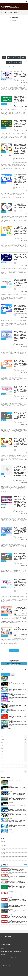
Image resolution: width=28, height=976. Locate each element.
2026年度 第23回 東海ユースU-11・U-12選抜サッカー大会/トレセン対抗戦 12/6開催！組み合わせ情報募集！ (20, 556)
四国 (2, 754)
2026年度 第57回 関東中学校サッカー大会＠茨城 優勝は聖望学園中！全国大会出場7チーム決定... (17, 788)
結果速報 (3, 760)
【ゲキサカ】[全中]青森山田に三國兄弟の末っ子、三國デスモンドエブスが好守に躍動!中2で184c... (17, 870)
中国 (2, 751)
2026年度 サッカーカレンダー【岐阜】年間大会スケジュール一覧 (20, 629)
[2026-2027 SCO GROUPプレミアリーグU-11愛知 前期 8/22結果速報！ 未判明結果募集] (6, 75)
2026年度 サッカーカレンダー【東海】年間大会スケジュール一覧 (20, 608)
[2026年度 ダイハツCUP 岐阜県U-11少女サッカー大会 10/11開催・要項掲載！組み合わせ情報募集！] (6, 389)
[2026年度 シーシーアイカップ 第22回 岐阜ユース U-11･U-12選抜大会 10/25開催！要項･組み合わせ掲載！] (6, 415)
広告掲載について (4, 954)
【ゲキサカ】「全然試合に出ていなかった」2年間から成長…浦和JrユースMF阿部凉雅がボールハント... (17, 894)
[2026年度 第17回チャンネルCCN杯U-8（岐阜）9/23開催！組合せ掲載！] (6, 207)
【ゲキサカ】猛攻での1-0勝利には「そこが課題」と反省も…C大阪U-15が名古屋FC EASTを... (17, 922)
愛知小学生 (4, 128)
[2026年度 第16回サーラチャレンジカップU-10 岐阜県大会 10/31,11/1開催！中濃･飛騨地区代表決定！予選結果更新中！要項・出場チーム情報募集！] (6, 334)
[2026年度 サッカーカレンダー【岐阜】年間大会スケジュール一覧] (6, 631)
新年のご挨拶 (3, 855)
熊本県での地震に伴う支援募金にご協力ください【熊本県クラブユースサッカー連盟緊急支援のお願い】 (20, 99)
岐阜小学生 (4, 79)
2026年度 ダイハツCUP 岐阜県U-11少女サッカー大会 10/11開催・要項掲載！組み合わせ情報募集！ (20, 389)
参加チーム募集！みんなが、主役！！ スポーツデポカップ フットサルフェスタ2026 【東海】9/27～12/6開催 (20, 123)
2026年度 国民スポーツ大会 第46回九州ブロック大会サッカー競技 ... (17, 695)
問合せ (2, 771)
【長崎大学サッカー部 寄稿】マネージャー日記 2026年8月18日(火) (16, 911)
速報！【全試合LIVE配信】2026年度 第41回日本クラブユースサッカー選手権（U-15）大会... (17, 821)
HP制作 (2, 768)
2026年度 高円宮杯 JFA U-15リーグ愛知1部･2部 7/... (16, 711)
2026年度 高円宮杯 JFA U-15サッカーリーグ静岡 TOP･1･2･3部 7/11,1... (17, 832)
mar (17, 106)
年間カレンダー (4, 614)
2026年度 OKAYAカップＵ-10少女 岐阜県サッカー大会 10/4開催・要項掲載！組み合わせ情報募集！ (20, 363)
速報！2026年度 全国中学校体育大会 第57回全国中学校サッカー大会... (17, 684)
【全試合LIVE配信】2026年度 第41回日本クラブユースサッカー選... (17, 690)
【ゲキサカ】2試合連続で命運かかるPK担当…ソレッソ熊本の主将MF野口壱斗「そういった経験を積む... (17, 900)
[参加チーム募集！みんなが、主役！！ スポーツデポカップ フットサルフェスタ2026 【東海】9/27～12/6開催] (6, 123)
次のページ (14, 650)
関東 (2, 742)
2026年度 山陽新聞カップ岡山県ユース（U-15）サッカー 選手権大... (17, 722)
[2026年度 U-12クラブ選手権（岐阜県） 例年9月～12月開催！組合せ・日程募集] (6, 257)
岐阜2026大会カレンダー (14, 66)
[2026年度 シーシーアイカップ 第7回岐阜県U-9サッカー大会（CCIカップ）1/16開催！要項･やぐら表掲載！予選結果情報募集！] (6, 441)
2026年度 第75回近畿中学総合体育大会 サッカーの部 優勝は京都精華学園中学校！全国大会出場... (17, 805)
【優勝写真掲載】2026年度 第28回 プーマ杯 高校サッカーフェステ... (17, 717)
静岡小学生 (4, 504)
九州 (2, 757)
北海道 (2, 733)
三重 (2, 473)
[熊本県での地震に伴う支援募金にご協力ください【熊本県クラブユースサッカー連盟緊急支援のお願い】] (6, 99)
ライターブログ (3, 962)
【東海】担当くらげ (20, 80)
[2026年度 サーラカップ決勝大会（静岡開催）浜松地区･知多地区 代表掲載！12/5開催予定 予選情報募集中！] (6, 530)
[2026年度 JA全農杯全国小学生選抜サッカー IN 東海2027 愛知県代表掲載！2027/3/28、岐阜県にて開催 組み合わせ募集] (6, 582)
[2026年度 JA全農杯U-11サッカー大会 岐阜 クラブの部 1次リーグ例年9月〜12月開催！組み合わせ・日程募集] (6, 282)
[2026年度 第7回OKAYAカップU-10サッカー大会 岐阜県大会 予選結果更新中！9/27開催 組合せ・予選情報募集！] (6, 308)
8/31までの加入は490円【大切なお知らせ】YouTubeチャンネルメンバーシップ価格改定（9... (17, 882)
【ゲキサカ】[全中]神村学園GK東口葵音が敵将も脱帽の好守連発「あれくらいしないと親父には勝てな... (17, 876)
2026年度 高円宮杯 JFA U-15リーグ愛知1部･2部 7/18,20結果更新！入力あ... (16, 826)
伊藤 (17, 130)
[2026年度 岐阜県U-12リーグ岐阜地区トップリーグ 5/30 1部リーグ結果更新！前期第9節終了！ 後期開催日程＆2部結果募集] (6, 230)
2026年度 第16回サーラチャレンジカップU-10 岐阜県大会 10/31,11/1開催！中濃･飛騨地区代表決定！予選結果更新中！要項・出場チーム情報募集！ (20, 336)
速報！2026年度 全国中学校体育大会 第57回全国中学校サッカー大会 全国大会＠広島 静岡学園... (17, 794)
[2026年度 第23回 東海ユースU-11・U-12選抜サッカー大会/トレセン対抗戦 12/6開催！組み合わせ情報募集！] (6, 556)
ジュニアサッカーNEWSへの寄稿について (8, 957)
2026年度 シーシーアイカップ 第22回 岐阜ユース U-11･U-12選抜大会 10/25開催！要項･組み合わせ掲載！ (20, 415)
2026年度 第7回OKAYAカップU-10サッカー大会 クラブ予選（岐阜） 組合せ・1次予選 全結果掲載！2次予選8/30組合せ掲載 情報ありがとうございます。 (20, 179)
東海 (2, 745)
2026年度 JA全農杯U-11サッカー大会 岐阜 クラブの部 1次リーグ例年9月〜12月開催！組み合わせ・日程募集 (20, 282)
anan (17, 613)
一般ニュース (4, 104)
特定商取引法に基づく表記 (5, 965)
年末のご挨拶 (3, 859)
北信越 (2, 739)
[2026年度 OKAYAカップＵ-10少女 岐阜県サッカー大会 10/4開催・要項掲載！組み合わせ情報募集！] (6, 363)
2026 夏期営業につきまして (6, 842)
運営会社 (2, 948)
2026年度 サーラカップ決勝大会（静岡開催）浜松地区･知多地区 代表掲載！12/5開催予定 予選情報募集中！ (20, 530)
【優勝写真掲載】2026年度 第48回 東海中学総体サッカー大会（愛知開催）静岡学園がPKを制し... (17, 799)
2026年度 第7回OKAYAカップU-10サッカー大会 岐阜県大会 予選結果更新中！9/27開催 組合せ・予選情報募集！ (20, 308)
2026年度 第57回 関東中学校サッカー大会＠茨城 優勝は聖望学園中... (17, 728)
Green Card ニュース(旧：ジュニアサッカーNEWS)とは (11, 951)
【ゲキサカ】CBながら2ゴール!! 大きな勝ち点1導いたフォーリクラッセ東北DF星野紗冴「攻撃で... (17, 917)
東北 (2, 736)
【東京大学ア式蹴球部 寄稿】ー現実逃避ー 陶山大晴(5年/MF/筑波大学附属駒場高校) (17, 906)
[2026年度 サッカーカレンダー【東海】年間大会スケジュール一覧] (6, 610)
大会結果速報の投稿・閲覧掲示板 (14, 780)
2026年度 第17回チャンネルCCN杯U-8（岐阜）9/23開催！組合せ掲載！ (20, 205)
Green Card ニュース (9, 6)
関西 (2, 748)
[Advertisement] (14, 36)
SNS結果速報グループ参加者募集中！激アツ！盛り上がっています (17, 706)
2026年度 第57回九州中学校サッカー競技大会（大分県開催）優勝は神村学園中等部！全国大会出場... (17, 810)
